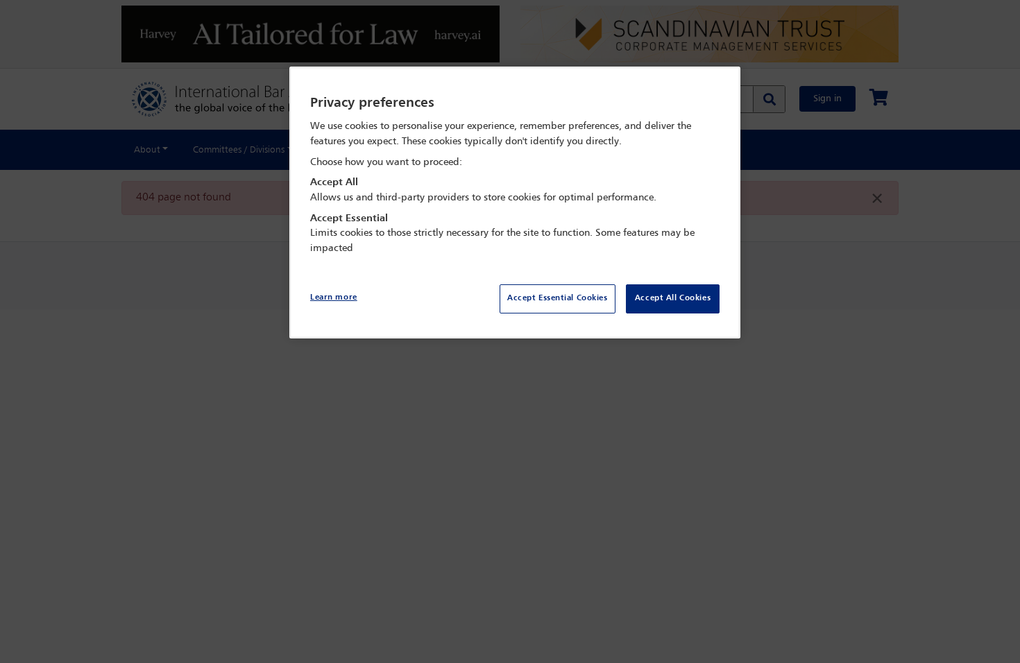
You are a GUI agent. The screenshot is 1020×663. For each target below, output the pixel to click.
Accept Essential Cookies (557, 298)
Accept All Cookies (673, 298)
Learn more (333, 297)
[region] (514, 203)
